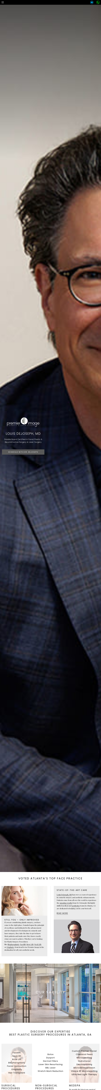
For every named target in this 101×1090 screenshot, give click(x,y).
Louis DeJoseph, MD (64, 895)
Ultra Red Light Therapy (84, 1074)
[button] (23, 452)
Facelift (23, 944)
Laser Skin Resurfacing (50, 1064)
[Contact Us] (91, 2)
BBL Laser (50, 1067)
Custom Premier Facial (84, 1051)
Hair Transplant (16, 1072)
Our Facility (50, 992)
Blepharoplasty (13, 944)
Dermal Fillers (50, 1061)
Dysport (50, 1057)
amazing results (66, 903)
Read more (62, 913)
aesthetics (76, 906)
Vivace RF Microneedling (84, 1071)
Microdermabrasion (84, 1067)
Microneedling (84, 1057)
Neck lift (16, 1056)
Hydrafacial (84, 1061)
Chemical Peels (84, 1054)
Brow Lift (30, 944)
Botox (50, 1054)
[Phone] (98, 2)
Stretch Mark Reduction (50, 1071)
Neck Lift (37, 944)
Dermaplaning (84, 1064)
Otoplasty (10, 947)
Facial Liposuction (16, 1066)
